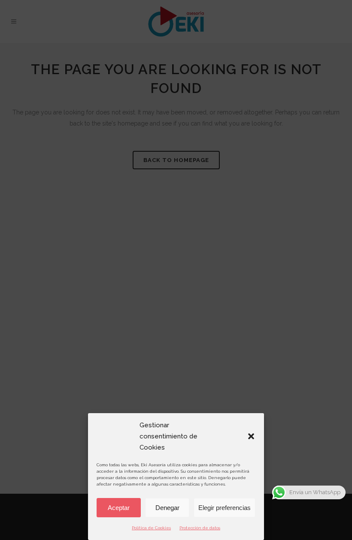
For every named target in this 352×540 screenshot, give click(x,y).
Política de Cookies (151, 527)
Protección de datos (199, 527)
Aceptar (119, 507)
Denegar (167, 507)
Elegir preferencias (224, 507)
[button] (251, 436)
